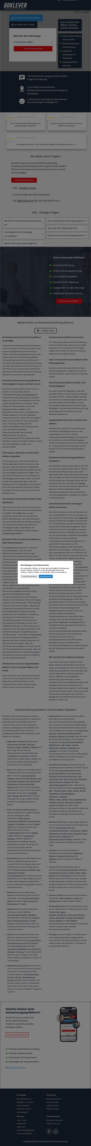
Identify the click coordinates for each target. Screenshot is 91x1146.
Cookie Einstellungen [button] (29, 576)
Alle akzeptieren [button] (45, 576)
